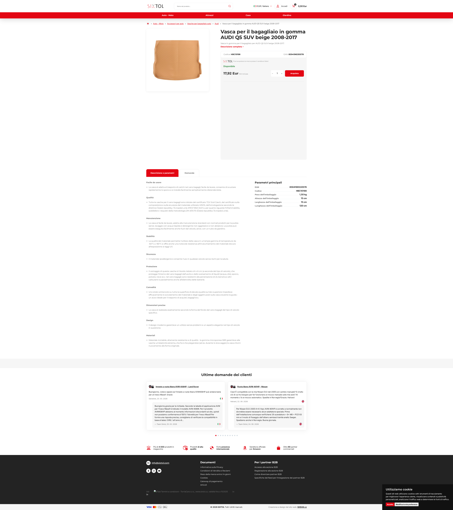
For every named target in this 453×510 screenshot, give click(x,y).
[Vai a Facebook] (148, 471)
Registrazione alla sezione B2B (268, 471)
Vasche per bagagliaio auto (199, 23)
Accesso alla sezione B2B (266, 467)
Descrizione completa (231, 47)
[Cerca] (229, 6)
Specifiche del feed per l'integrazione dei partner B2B (279, 478)
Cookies (204, 478)
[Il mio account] (278, 6)
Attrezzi (209, 15)
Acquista (294, 73)
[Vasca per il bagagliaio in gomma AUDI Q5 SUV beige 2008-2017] (177, 60)
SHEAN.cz (302, 507)
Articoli (203, 485)
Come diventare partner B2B (268, 474)
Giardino (287, 15)
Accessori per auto (175, 23)
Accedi (284, 6)
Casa (248, 15)
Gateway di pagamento (211, 481)
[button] (215, 435)
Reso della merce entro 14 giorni (215, 474)
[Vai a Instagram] (154, 471)
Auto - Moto (167, 15)
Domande (189, 173)
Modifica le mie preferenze (406, 504)
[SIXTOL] (155, 6)
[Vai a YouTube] (159, 471)
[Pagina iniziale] (148, 23)
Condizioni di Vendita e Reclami (215, 471)
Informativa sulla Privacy (211, 467)
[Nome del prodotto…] (203, 6)
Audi (217, 23)
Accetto (390, 504)
